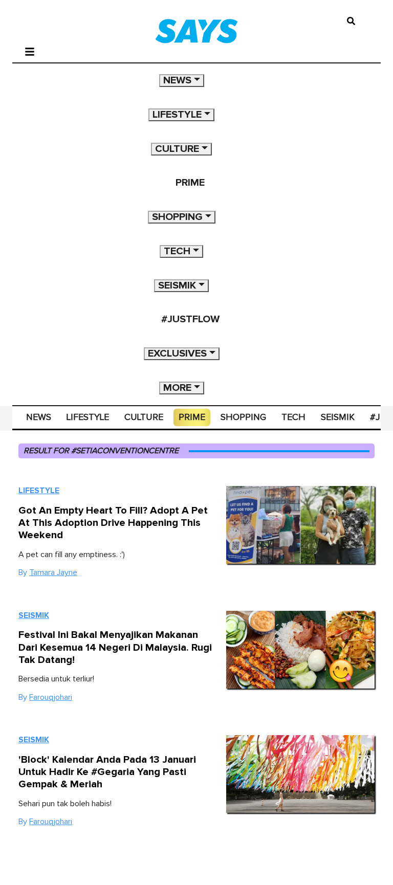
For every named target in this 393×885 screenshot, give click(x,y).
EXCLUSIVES (177, 353)
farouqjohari (50, 697)
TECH (177, 251)
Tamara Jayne (53, 572)
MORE (177, 388)
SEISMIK (177, 285)
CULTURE (177, 149)
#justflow (190, 319)
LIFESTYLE (177, 114)
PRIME (190, 182)
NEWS (177, 80)
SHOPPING (177, 217)
